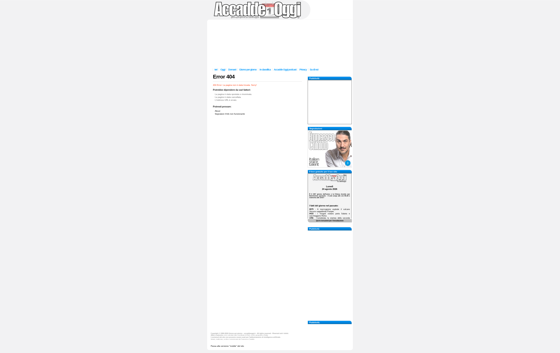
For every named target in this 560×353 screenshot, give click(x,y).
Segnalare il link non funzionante (230, 114)
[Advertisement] (280, 43)
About (217, 111)
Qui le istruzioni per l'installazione (330, 221)
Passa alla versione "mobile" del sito (227, 346)
